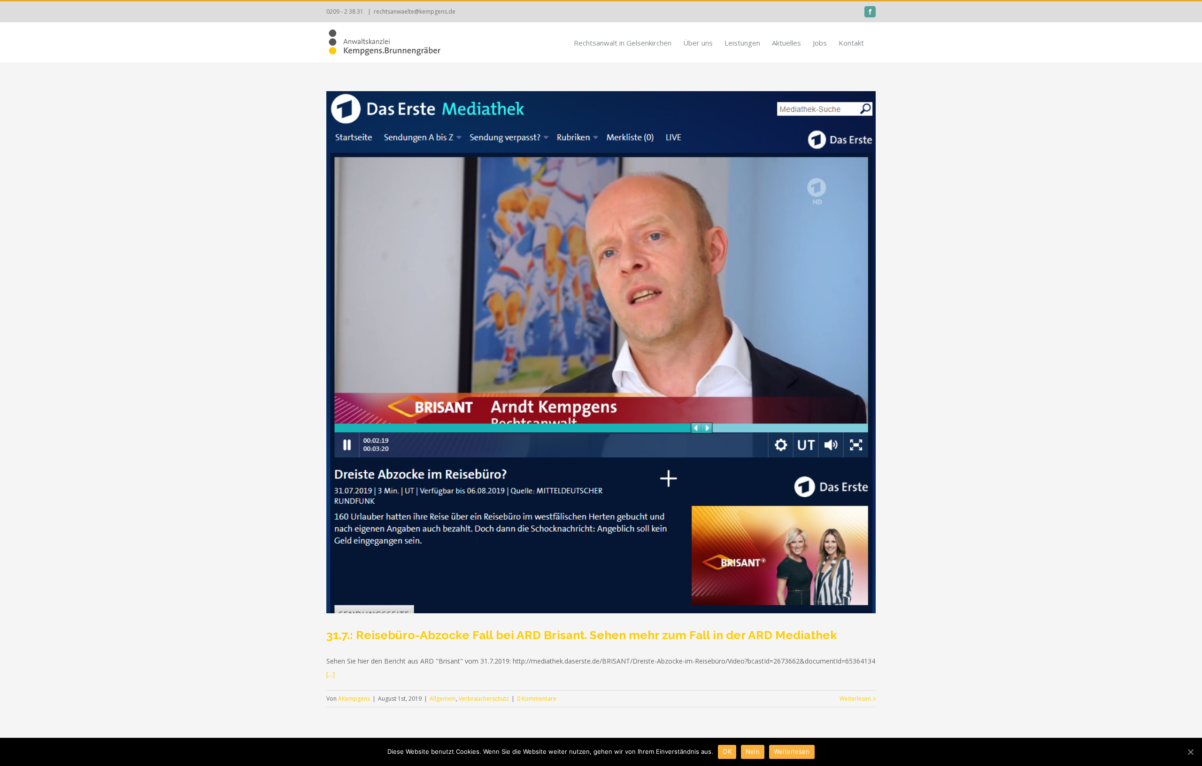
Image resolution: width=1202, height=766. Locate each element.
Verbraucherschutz (484, 699)
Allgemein (443, 699)
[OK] (1190, 752)
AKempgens (354, 699)
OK (727, 751)
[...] (330, 674)
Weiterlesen (855, 699)
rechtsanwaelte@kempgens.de (414, 12)
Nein (753, 751)
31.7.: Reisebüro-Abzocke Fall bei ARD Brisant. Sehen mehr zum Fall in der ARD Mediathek (581, 635)
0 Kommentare (536, 699)
